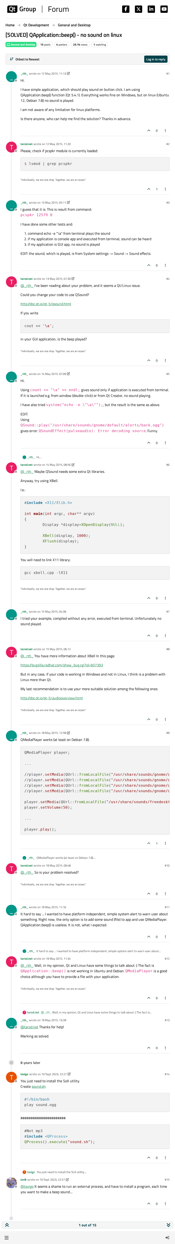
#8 (168, 649)
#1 (168, 73)
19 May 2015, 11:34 (58, 958)
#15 (167, 1179)
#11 (167, 907)
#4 (168, 278)
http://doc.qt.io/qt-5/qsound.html (46, 304)
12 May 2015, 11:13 (53, 73)
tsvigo (24, 1074)
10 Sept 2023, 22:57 (52, 1179)
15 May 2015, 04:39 (53, 611)
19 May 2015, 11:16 (53, 907)
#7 (168, 611)
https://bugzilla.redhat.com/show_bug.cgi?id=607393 (62, 665)
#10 (167, 865)
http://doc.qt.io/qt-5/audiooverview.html (52, 698)
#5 (168, 374)
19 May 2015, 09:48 (58, 865)
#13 (167, 1020)
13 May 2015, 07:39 (58, 278)
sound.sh (38, 1086)
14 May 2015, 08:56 (58, 464)
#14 (167, 1074)
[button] (6, 1237)
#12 (167, 958)
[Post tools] (166, 130)
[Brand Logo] (38, 9)
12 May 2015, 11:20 (58, 144)
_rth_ (24, 73)
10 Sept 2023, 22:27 (54, 1074)
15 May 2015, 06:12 (58, 649)
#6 (168, 464)
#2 (168, 144)
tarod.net (27, 144)
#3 (168, 202)
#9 (168, 732)
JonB (23, 1179)
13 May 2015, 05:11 (53, 202)
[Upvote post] (149, 130)
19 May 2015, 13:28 (53, 1020)
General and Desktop (22, 44)
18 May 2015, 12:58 (53, 732)
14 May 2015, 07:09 (53, 374)
